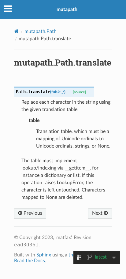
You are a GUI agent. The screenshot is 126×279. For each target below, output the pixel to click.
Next (98, 213)
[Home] (16, 31)
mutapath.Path (40, 31)
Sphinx (43, 254)
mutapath (67, 9)
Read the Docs (29, 260)
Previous (32, 213)
